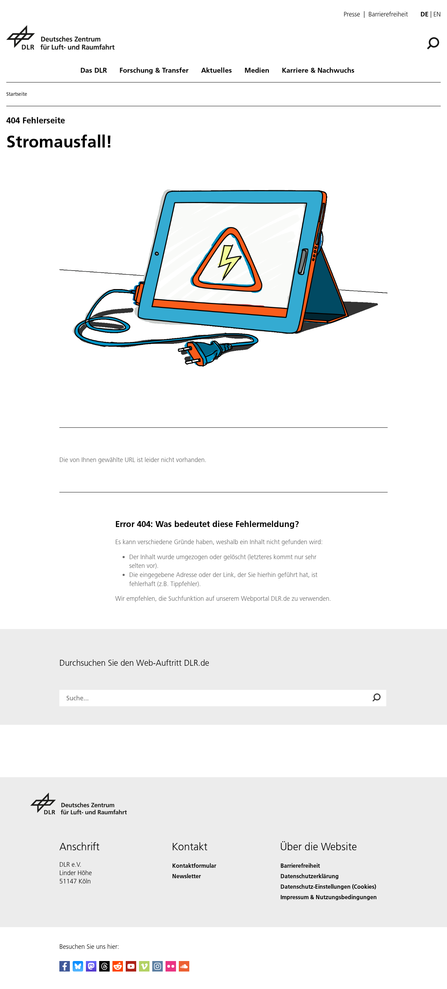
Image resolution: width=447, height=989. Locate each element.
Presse (352, 14)
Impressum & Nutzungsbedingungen (328, 897)
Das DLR (93, 69)
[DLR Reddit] (117, 969)
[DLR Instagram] (157, 969)
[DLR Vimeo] (144, 969)
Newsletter (186, 876)
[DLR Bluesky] (78, 969)
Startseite (16, 94)
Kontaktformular (194, 865)
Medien (256, 69)
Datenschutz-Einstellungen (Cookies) (328, 886)
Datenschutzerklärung (309, 876)
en (437, 14)
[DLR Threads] (104, 969)
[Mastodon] (91, 969)
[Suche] (434, 43)
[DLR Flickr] (171, 969)
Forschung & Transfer (154, 69)
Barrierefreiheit (388, 14)
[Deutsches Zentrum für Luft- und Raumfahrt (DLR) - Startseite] (63, 41)
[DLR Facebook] (64, 969)
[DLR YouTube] (131, 969)
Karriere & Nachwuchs (318, 69)
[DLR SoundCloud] (184, 969)
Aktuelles (216, 69)
